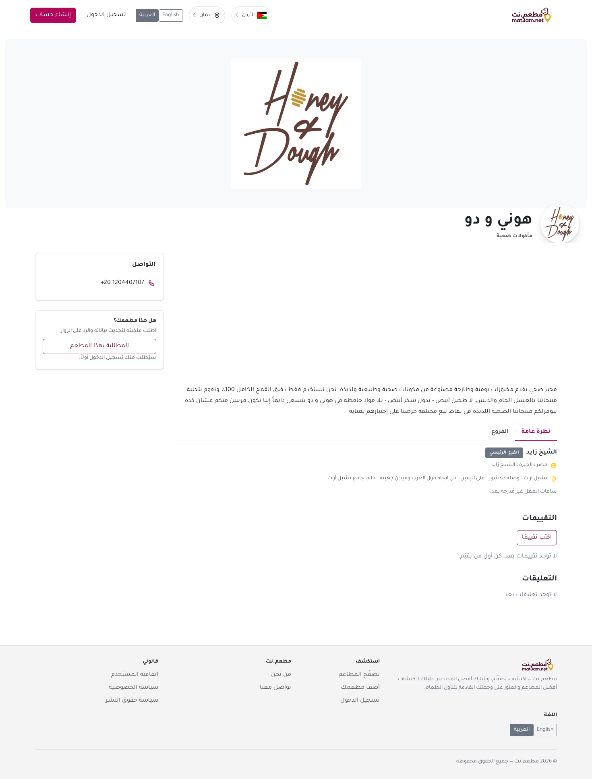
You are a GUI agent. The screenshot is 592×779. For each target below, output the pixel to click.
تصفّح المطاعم (359, 675)
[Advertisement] (365, 319)
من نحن (281, 675)
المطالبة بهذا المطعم (99, 346)
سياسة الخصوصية (133, 688)
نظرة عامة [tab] (536, 432)
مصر (541, 465)
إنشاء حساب (53, 15)
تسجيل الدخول (106, 15)
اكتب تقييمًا (537, 538)
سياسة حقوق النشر (132, 701)
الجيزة (525, 465)
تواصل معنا (275, 688)
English (170, 15)
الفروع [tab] (500, 432)
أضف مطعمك (360, 688)
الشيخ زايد (503, 465)
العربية (147, 15)
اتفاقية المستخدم (134, 675)
